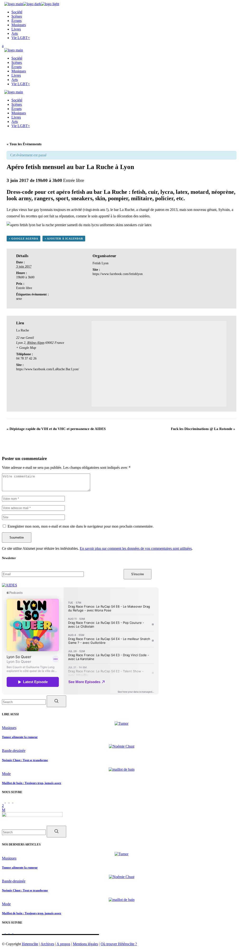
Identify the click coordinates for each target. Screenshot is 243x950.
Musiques (9, 728)
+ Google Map (26, 348)
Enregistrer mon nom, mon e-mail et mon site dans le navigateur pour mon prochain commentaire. (81, 526)
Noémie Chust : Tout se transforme (25, 760)
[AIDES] (9, 585)
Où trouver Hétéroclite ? (119, 944)
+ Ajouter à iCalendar (64, 238)
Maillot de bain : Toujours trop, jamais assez (31, 783)
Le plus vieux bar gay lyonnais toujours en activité (44, 210)
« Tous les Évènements (24, 144)
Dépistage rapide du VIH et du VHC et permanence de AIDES (56, 429)
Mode (6, 774)
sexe (19, 298)
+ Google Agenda (23, 238)
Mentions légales (85, 944)
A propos (63, 944)
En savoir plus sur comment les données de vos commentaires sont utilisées (136, 548)
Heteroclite (30, 944)
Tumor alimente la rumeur (20, 737)
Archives (47, 944)
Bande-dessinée (13, 751)
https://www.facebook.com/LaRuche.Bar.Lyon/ (47, 369)
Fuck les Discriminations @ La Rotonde (203, 429)
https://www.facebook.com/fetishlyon (118, 274)
